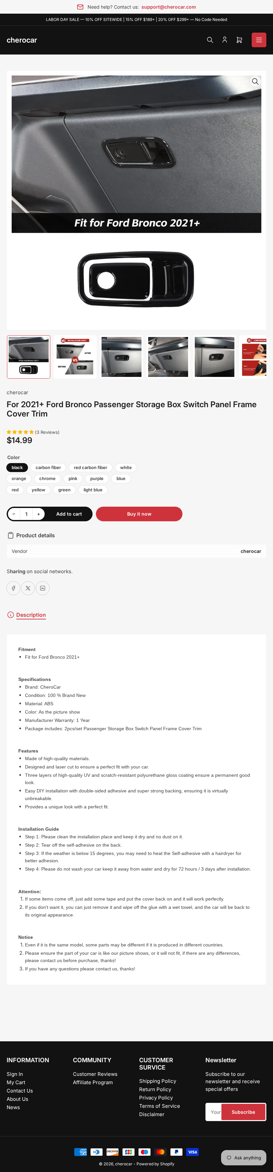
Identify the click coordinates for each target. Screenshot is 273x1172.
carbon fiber (48, 467)
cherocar (17, 392)
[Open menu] (259, 40)
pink (73, 478)
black (17, 467)
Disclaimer (151, 1114)
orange (19, 478)
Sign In (15, 1074)
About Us (17, 1099)
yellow (38, 489)
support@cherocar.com (168, 7)
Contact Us (20, 1091)
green (64, 489)
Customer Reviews (95, 1074)
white (126, 467)
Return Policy (155, 1089)
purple (97, 478)
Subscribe (243, 1112)
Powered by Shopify (155, 1163)
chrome (47, 478)
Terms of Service (159, 1106)
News (13, 1107)
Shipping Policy (157, 1081)
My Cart (16, 1082)
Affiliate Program (93, 1082)
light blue (93, 489)
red (15, 489)
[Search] (210, 40)
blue (121, 478)
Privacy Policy (156, 1097)
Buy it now (139, 514)
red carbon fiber (90, 467)
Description (31, 614)
